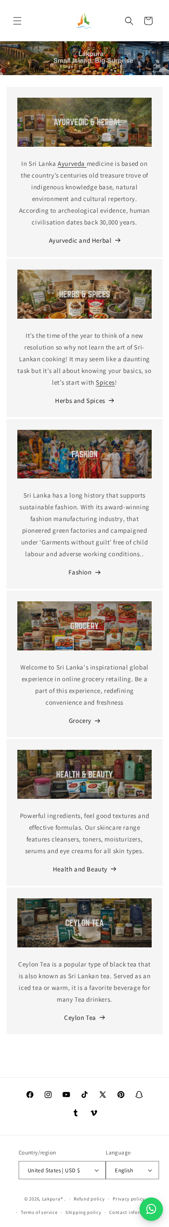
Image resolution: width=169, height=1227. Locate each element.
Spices (105, 382)
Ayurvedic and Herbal (80, 240)
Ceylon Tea (80, 1017)
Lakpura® (52, 1199)
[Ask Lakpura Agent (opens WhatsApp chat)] (151, 1209)
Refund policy (89, 1199)
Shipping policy (83, 1212)
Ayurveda (72, 163)
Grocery (80, 720)
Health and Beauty (80, 869)
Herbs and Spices (80, 400)
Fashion (79, 572)
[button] (17, 20)
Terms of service (39, 1212)
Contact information (132, 1212)
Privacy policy (129, 1199)
